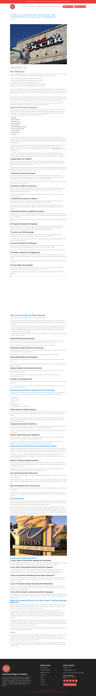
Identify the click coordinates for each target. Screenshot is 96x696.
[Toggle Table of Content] (24, 67)
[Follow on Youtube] (76, 681)
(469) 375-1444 (68, 6)
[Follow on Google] (70, 681)
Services (25, 6)
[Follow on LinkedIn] (67, 681)
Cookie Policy (64, 692)
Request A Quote (80, 6)
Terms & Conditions (55, 692)
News (40, 6)
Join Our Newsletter (70, 684)
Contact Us (56, 6)
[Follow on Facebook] (64, 681)
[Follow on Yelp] (73, 681)
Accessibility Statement (42, 692)
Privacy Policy (31, 692)
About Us (46, 6)
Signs (32, 6)
